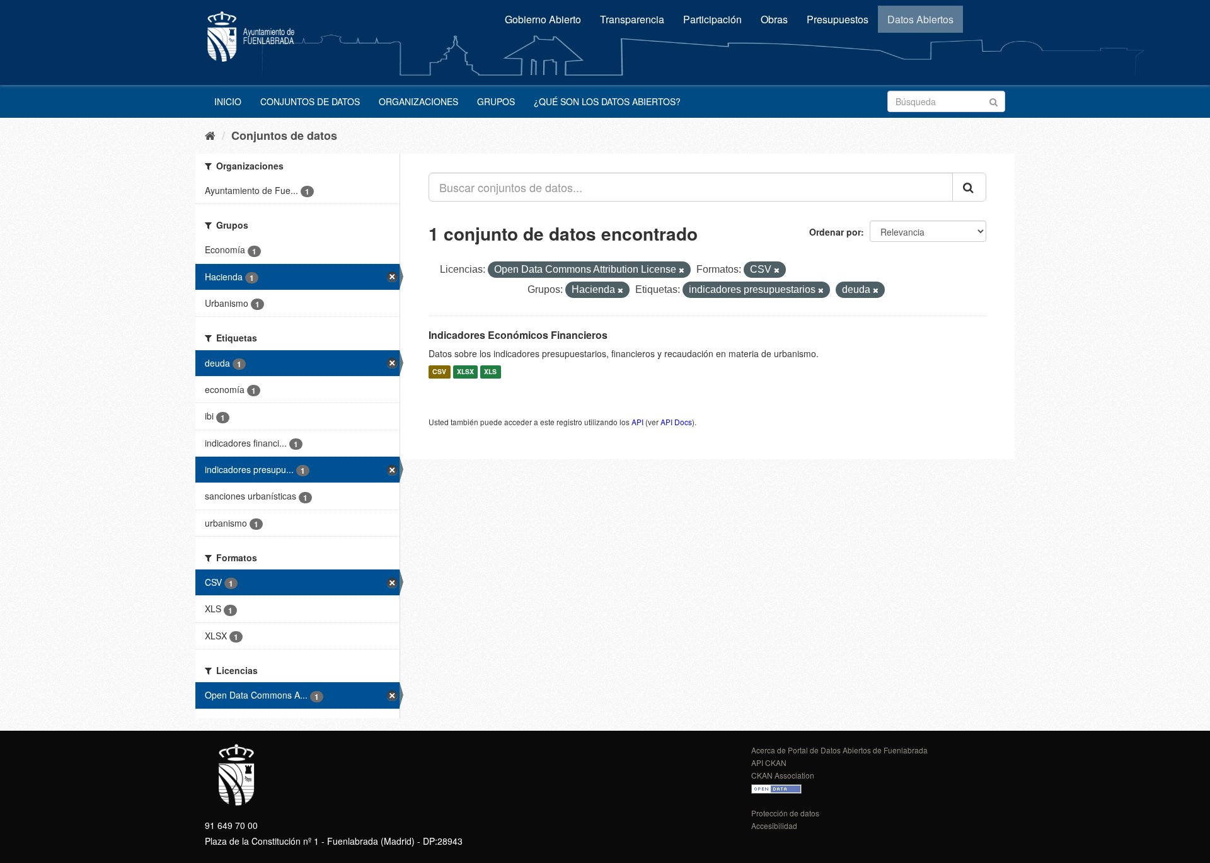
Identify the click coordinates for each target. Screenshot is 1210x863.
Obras (774, 19)
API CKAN (768, 762)
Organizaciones (418, 101)
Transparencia (632, 19)
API (637, 421)
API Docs (676, 421)
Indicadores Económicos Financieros (518, 335)
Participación (712, 19)
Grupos (496, 101)
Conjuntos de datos (310, 101)
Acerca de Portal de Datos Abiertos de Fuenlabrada (839, 750)
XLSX (465, 372)
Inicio (227, 101)
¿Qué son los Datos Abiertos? (607, 101)
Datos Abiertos (920, 19)
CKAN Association (782, 775)
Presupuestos (837, 19)
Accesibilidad (774, 825)
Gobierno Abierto (543, 19)
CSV (439, 372)
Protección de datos (785, 813)
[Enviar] (993, 100)
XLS (490, 372)
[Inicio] (210, 135)
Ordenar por (835, 232)
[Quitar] (681, 270)
